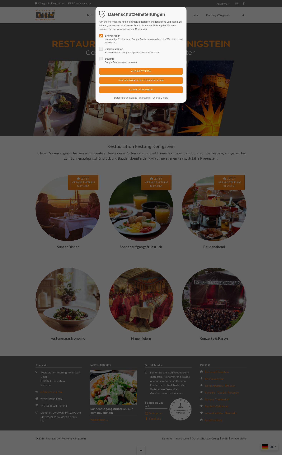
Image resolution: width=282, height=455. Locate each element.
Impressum (145, 97)
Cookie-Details (160, 97)
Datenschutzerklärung (125, 97)
